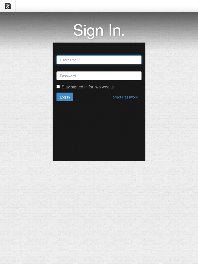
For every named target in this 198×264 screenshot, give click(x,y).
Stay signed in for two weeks (88, 87)
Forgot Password (124, 97)
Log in (65, 97)
